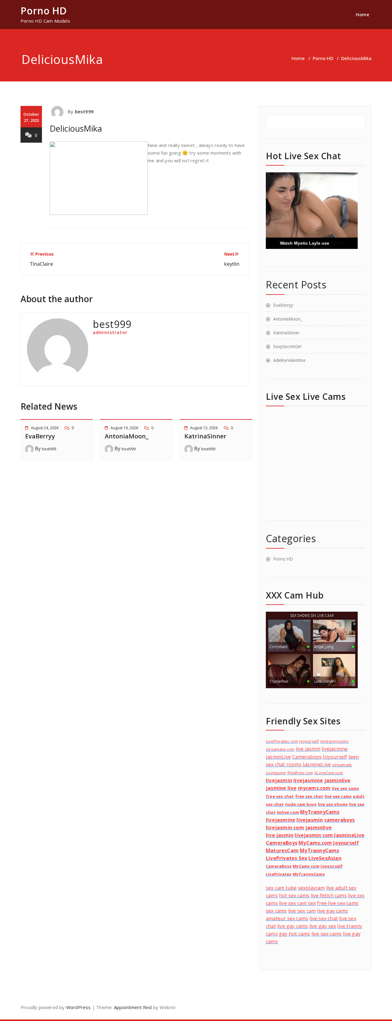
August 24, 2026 (44, 427)
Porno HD (323, 58)
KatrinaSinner (205, 436)
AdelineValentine (289, 360)
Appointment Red (132, 1007)
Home (362, 14)
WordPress (78, 1007)
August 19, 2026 (124, 427)
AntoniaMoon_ (127, 436)
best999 (84, 111)
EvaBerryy (40, 436)
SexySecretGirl (287, 346)
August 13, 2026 (204, 427)
